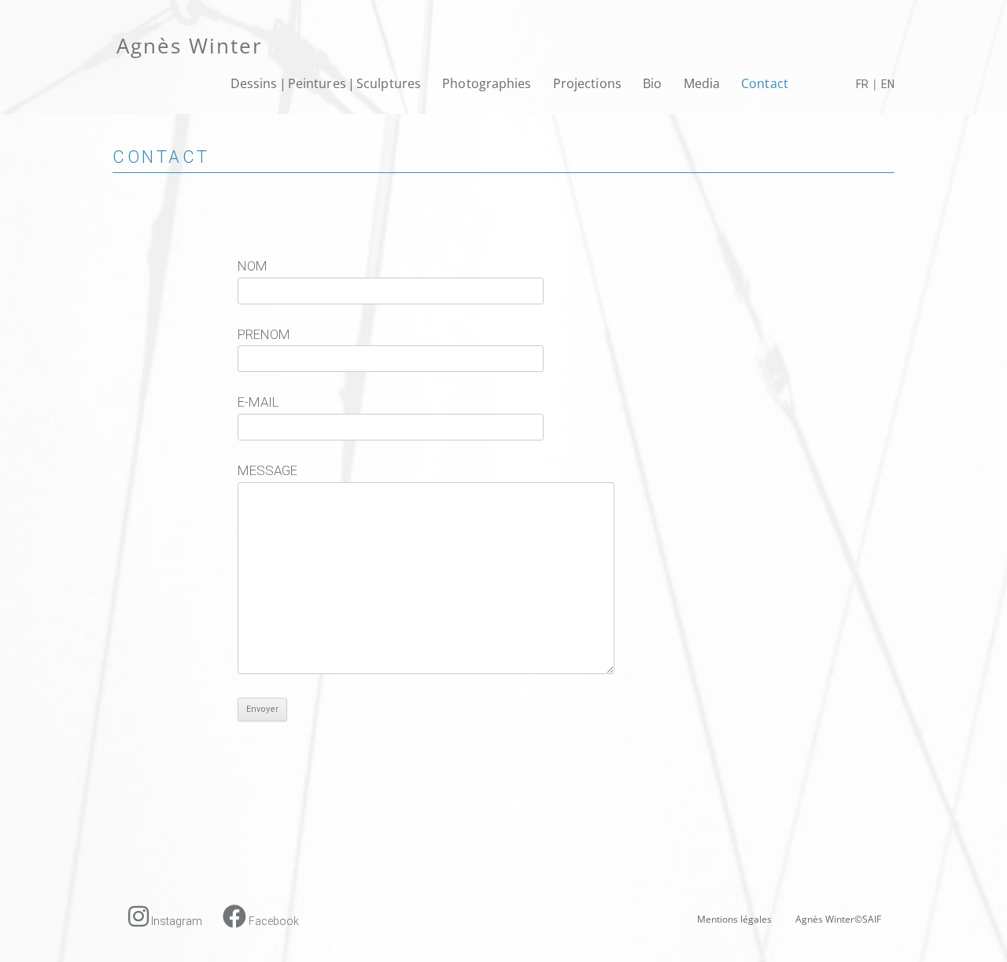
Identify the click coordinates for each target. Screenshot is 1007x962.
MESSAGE (267, 470)
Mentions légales (734, 919)
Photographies (486, 83)
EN (887, 84)
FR (862, 84)
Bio (652, 83)
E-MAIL (258, 402)
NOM (252, 266)
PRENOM (264, 334)
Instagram (175, 921)
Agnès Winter (189, 45)
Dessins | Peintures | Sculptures (326, 83)
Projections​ (587, 83)
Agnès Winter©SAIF (838, 919)
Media (702, 83)
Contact (764, 83)
